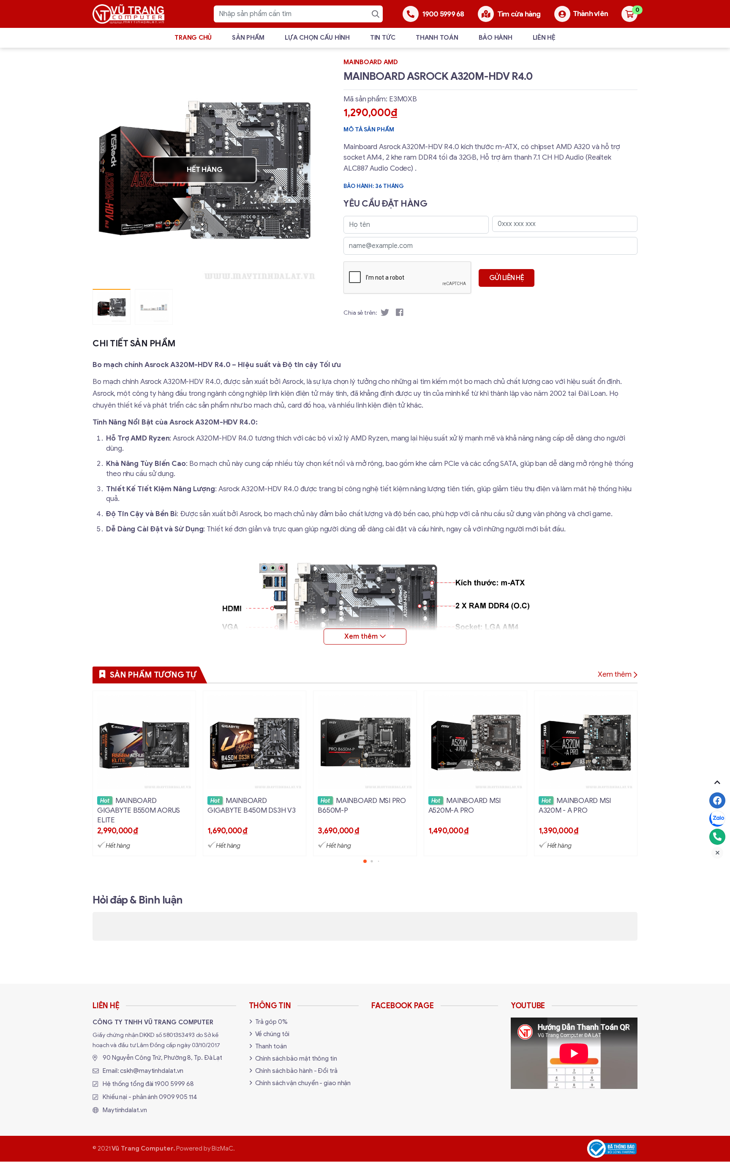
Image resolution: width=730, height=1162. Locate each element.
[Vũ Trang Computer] (128, 14)
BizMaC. (223, 1148)
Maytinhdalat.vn (125, 1110)
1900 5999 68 (174, 1084)
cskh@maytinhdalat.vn (151, 1071)
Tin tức (382, 37)
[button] (304, 169)
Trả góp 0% (271, 1022)
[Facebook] (717, 800)
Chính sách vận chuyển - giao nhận (303, 1083)
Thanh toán (437, 37)
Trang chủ (193, 37)
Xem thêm (615, 674)
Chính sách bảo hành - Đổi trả (296, 1071)
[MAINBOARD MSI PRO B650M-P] (364, 773)
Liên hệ (544, 37)
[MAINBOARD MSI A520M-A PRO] (475, 773)
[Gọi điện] (717, 837)
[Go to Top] (717, 782)
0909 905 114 (178, 1097)
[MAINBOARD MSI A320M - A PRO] (585, 773)
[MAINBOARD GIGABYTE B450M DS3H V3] (254, 773)
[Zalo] (717, 819)
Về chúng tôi (272, 1034)
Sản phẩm (248, 37)
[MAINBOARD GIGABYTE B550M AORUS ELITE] (144, 773)
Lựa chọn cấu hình (317, 37)
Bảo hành (495, 37)
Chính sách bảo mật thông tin (296, 1058)
